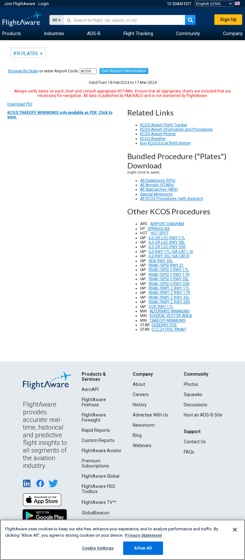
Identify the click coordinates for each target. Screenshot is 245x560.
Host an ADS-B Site (203, 414)
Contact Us (195, 441)
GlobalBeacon (95, 512)
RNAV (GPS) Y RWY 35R (169, 284)
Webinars (142, 445)
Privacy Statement (143, 535)
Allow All (143, 548)
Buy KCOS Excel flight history (165, 143)
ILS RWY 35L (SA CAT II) (169, 256)
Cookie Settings (98, 548)
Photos (191, 384)
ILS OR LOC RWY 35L (167, 242)
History (140, 404)
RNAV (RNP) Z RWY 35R (169, 302)
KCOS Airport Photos (158, 134)
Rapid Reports (96, 430)
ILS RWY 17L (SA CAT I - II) (171, 251)
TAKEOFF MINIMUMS (167, 320)
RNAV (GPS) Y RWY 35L (169, 279)
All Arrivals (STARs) (157, 185)
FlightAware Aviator (102, 450)
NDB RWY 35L (161, 261)
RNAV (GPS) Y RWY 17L (169, 270)
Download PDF (60, 110)
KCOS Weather (153, 138)
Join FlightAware (19, 3)
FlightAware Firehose (94, 402)
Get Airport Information (123, 70)
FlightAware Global (100, 476)
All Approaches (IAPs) (159, 189)
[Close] (235, 530)
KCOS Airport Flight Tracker (163, 125)
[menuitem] (11, 33)
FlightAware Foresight (94, 417)
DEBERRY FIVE (164, 325)
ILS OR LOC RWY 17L (167, 238)
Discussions (195, 404)
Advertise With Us (150, 414)
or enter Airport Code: (43, 71)
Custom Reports (98, 440)
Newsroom (144, 425)
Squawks (193, 394)
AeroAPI (90, 389)
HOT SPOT (160, 233)
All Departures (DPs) (157, 180)
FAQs (189, 451)
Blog (137, 435)
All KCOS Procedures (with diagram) (171, 198)
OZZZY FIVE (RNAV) (169, 329)
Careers (141, 394)
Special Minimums (156, 194)
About (139, 384)
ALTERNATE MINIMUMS (169, 311)
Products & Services (94, 377)
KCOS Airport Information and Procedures (176, 129)
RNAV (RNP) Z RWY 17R (169, 293)
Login (43, 3)
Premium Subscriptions (95, 463)
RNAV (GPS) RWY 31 (166, 265)
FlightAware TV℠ (99, 502)
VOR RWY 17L (161, 307)
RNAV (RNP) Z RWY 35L (169, 297)
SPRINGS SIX (159, 228)
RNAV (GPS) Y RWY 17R (169, 274)
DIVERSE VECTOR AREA (171, 315)
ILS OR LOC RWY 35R (167, 247)
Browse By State (23, 71)
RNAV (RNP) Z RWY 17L (169, 288)
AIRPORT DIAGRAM (167, 224)
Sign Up (228, 19)
